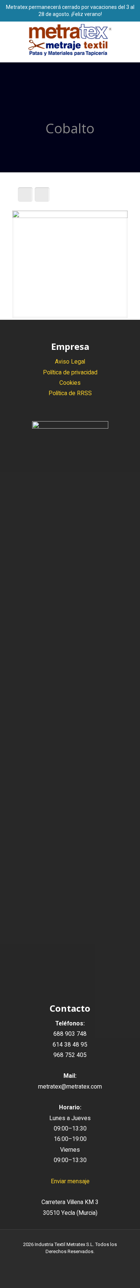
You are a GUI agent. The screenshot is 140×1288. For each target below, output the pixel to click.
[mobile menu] (130, 36)
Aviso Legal (70, 361)
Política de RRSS (70, 393)
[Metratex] (70, 40)
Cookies (70, 382)
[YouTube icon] (70, 1262)
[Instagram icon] (78, 1262)
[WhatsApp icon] (54, 1262)
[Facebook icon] (62, 1262)
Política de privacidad (70, 372)
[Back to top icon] (125, 1273)
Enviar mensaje (70, 1181)
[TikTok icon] (85, 1262)
